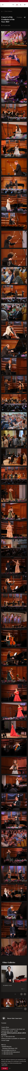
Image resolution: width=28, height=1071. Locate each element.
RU (13, 4)
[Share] (25, 17)
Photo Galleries (8, 11)
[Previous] (21, 994)
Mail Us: (3, 1044)
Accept (5, 1068)
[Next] (25, 994)
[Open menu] (2, 4)
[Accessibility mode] (24, 4)
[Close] (10, 1068)
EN (17, 4)
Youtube (3, 1023)
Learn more (4, 1064)
